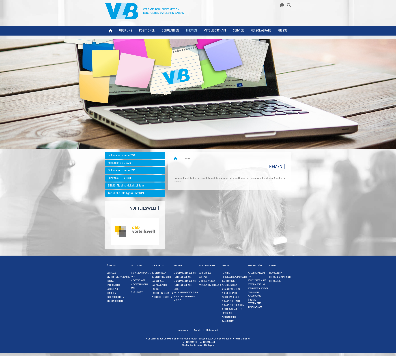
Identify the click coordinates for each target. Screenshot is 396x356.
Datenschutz (212, 330)
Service (238, 30)
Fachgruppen (113, 285)
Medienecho (137, 292)
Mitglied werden (207, 281)
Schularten (170, 30)
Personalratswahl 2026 (257, 275)
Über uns (125, 30)
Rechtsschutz (228, 281)
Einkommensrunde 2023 (121, 170)
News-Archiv (275, 273)
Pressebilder (275, 281)
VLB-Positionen (138, 281)
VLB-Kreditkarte (229, 293)
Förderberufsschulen (162, 293)
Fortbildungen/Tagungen (234, 277)
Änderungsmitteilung (210, 285)
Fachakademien (159, 285)
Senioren (111, 293)
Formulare (227, 313)
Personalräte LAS (256, 285)
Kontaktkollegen (115, 297)
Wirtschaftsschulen (162, 297)
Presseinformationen (280, 277)
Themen (191, 30)
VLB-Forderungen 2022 (139, 286)
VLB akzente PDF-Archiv (233, 305)
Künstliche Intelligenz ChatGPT (126, 193)
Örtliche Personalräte (254, 302)
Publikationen (229, 317)
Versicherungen (229, 285)
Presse (282, 30)
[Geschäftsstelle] (281, 5)
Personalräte (261, 30)
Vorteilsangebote (230, 297)
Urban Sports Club (231, 289)
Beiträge (203, 277)
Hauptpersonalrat (257, 281)
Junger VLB (112, 289)
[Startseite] (175, 159)
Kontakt (197, 330)
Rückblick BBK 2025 (119, 163)
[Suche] (288, 5)
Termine (226, 273)
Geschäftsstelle (115, 301)
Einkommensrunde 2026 (121, 155)
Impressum (182, 330)
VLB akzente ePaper (231, 301)
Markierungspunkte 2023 (141, 275)
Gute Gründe (205, 273)
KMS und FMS (228, 321)
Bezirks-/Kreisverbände (118, 277)
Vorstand (111, 273)
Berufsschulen (159, 273)
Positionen (147, 30)
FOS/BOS (155, 289)
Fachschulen (158, 281)
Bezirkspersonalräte (258, 289)
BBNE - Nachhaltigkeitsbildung (126, 185)
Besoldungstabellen (232, 309)
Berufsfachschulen (161, 277)
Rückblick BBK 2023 (119, 178)
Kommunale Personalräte (254, 294)
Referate (111, 281)
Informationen (255, 308)
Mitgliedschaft (215, 30)
